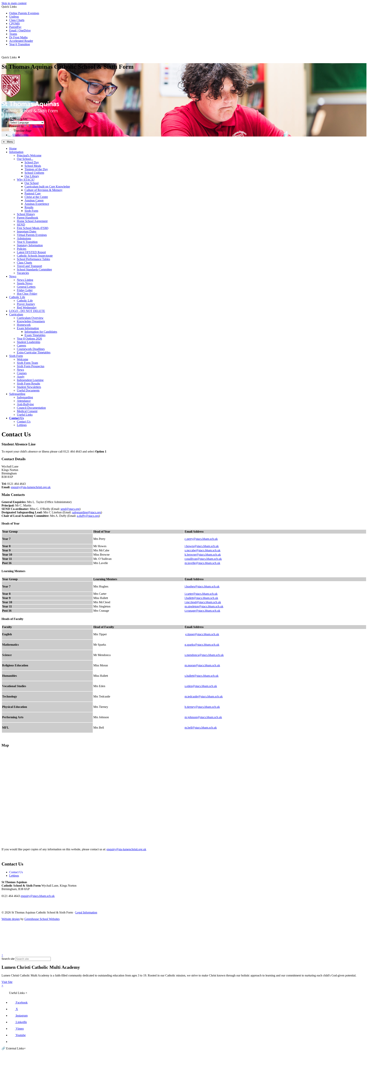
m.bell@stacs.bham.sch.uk (201, 727)
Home (13, 148)
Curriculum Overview (30, 317)
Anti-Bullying (25, 404)
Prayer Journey (26, 304)
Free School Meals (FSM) (32, 228)
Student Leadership (28, 342)
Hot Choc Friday (27, 293)
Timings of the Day (36, 169)
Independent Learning (30, 380)
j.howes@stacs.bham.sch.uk (202, 546)
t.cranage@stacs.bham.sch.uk (202, 610)
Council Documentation (31, 407)
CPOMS (14, 23)
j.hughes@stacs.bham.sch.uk (202, 586)
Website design (11, 919)
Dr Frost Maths (18, 37)
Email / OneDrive (20, 30)
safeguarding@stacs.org (86, 512)
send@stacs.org (70, 509)
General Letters (26, 286)
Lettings (22, 425)
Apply (21, 376)
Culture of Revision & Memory (43, 190)
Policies (21, 248)
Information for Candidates (41, 331)
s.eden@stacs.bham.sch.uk (201, 686)
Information (16, 152)
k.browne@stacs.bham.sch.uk (203, 554)
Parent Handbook (27, 217)
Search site (8, 958)
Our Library (32, 176)
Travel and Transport (29, 266)
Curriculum (16, 314)
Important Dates (26, 231)
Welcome (22, 359)
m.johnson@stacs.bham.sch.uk (203, 717)
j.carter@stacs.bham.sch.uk (201, 593)
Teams (13, 34)
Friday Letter (25, 290)
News (12, 276)
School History (26, 214)
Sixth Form (31, 210)
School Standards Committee (34, 269)
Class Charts (16, 20)
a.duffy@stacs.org (88, 515)
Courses (22, 373)
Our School (32, 183)
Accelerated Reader (21, 40)
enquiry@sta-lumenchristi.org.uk (31, 487)
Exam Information (28, 328)
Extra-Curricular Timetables (33, 352)
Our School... (25, 159)
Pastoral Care (33, 193)
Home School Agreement (32, 221)
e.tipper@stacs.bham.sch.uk (202, 634)
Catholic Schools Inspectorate (35, 255)
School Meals (33, 165)
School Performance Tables (33, 259)
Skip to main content (14, 3)
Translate (37, 126)
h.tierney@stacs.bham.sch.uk (202, 706)
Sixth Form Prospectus (30, 366)
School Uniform (34, 172)
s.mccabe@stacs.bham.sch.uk (202, 550)
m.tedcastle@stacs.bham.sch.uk (204, 696)
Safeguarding (17, 394)
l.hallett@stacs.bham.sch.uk (201, 598)
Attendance (24, 400)
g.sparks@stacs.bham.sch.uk (202, 644)
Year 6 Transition (19, 44)
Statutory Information (30, 245)
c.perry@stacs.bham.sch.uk (201, 538)
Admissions (24, 238)
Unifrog (14, 16)
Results (29, 207)
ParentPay (15, 27)
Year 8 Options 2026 (29, 338)
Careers (21, 345)
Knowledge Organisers (31, 321)
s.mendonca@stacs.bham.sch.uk (204, 655)
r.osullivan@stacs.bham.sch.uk (203, 558)
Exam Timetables (35, 335)
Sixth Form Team (27, 362)
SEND (21, 224)
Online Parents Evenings (24, 13)
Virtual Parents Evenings (32, 235)
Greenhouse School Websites (42, 919)
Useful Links (25, 414)
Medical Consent (27, 411)
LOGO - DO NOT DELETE (27, 311)
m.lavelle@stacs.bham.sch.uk (202, 563)
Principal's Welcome (29, 155)
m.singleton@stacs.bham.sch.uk (204, 606)
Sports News (24, 283)
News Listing (25, 279)
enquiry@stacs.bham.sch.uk (38, 896)
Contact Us (16, 418)
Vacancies (23, 273)
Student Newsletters (29, 387)
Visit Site (7, 982)
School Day (32, 162)
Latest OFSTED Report (31, 252)
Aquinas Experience (37, 203)
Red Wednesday (27, 307)
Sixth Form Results (28, 383)
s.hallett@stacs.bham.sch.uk (202, 675)
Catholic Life (17, 297)
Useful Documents (28, 390)
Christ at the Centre (36, 197)
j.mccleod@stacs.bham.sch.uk (203, 602)
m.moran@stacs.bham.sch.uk (202, 665)
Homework (24, 324)
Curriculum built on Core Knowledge (47, 186)
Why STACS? (25, 179)
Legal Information (86, 912)
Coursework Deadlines (31, 349)
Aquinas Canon (34, 200)
